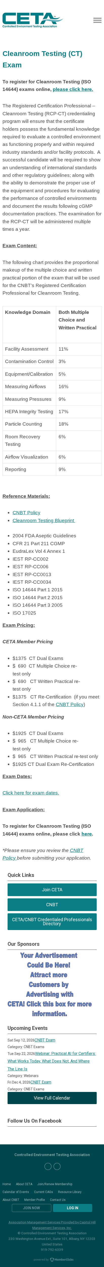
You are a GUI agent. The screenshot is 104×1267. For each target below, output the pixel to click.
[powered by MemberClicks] (52, 1260)
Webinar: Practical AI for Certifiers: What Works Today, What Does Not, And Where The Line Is (52, 1061)
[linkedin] (57, 1166)
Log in (72, 1208)
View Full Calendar (52, 1098)
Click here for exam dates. (31, 793)
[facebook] (47, 1166)
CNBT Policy (26, 512)
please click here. (73, 89)
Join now (31, 1208)
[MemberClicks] (33, 20)
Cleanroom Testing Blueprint (44, 520)
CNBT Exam (45, 1040)
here (87, 834)
